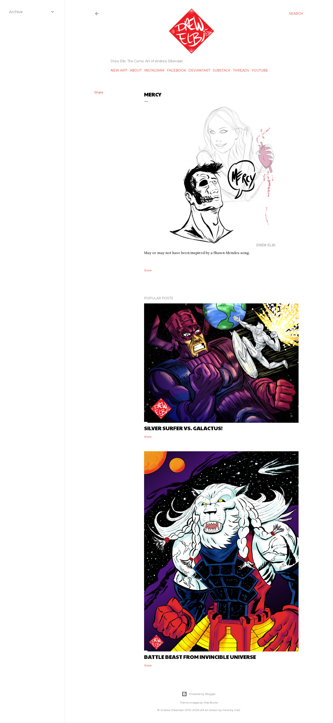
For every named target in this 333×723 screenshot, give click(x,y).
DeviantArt (199, 70)
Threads (241, 70)
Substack (221, 70)
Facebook (176, 70)
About (136, 70)
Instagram (154, 70)
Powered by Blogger (202, 694)
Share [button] (98, 92)
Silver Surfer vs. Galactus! (183, 428)
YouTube (260, 70)
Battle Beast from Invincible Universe (200, 657)
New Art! (119, 70)
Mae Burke (211, 702)
